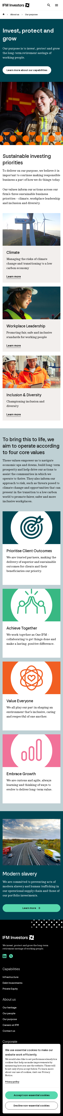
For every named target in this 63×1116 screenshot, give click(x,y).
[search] (49, 5)
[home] (4, 14)
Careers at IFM (11, 1025)
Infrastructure (10, 977)
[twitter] (11, 956)
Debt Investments (12, 982)
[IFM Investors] (31, 937)
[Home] (16, 5)
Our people (9, 1013)
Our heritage (9, 1007)
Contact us (9, 1030)
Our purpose (10, 1019)
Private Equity (10, 988)
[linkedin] (4, 956)
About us (14, 14)
